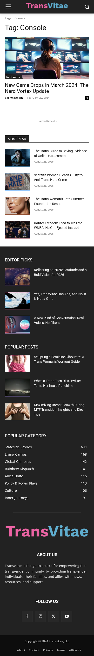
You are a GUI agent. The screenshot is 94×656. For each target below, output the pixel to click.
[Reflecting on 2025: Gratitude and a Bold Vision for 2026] (17, 277)
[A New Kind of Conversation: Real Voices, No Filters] (17, 325)
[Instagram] (40, 616)
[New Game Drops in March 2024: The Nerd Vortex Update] (47, 58)
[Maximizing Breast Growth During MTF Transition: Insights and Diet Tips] (17, 412)
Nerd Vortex (13, 77)
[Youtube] (66, 616)
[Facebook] (27, 616)
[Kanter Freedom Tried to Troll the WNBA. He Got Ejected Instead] (17, 230)
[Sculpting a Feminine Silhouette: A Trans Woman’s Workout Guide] (17, 364)
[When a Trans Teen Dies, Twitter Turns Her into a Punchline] (17, 387)
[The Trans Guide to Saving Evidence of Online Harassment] (17, 158)
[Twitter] (53, 616)
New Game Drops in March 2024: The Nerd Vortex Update (46, 88)
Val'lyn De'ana (14, 97)
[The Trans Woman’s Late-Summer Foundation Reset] (17, 206)
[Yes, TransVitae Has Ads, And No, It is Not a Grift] (17, 301)
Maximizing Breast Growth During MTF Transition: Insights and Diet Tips (59, 409)
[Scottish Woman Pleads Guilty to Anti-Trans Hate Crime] (17, 182)
